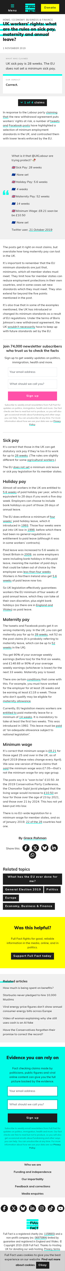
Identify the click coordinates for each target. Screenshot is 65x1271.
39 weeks (41, 634)
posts (26, 125)
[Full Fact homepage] (30, 8)
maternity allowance (17, 701)
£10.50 (49, 793)
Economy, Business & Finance (29, 906)
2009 (27, 554)
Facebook (15, 125)
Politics (52, 889)
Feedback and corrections (32, 1186)
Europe (11, 898)
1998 (31, 530)
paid (59, 726)
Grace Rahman (35, 838)
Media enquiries (33, 1193)
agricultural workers (40, 460)
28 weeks (21, 455)
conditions (34, 679)
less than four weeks (37, 572)
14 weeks (25, 717)
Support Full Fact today (32, 956)
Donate (50, 7)
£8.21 (52, 751)
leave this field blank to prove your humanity (15, 1051)
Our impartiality (33, 1179)
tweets (55, 121)
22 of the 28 (34, 822)
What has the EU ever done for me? (33, 879)
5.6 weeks (10, 492)
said (6, 768)
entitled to (10, 712)
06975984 (40, 1238)
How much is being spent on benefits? (28, 988)
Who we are (32, 1164)
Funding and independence (32, 1172)
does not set (21, 467)
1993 (24, 525)
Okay (42, 1265)
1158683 (49, 1234)
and (5, 125)
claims (34, 102)
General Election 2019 (23, 889)
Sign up (32, 396)
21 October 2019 (40, 230)
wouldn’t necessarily (21, 327)
